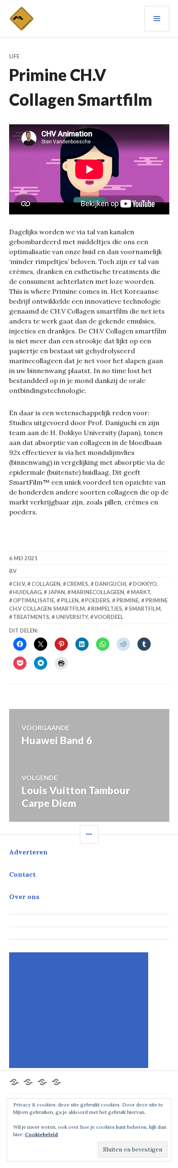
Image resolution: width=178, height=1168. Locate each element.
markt (140, 592)
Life (14, 56)
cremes (77, 583)
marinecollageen (97, 592)
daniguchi (110, 583)
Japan (56, 592)
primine (127, 600)
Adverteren (28, 852)
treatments (31, 617)
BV (13, 571)
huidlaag (27, 592)
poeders (97, 600)
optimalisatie (33, 600)
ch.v (19, 583)
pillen (70, 600)
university (72, 617)
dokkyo (144, 583)
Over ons (24, 896)
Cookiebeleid (41, 1134)
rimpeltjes (106, 608)
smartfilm (145, 608)
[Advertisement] (79, 1010)
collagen (45, 583)
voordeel (108, 617)
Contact (22, 874)
